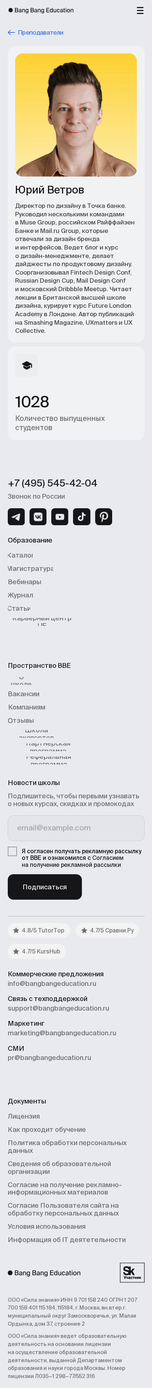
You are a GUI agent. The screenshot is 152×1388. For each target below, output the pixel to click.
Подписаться (45, 887)
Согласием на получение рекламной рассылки (73, 861)
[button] (140, 10)
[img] (16, 516)
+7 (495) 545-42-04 (52, 483)
